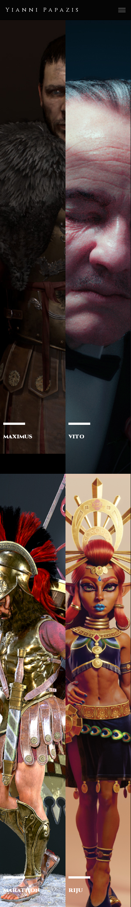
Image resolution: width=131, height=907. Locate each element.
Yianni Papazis (42, 10)
